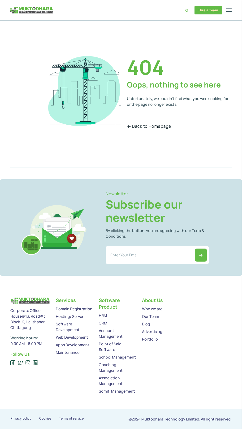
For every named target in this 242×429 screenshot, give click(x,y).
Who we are (152, 308)
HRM (103, 315)
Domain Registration (74, 308)
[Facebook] (12, 362)
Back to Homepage (151, 126)
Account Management (111, 333)
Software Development (68, 326)
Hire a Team (208, 10)
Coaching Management (111, 367)
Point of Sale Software (110, 346)
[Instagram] (28, 362)
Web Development (72, 337)
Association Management (111, 380)
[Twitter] (20, 362)
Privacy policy (20, 418)
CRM (103, 323)
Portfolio (150, 339)
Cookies (45, 418)
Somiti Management (117, 391)
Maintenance (67, 352)
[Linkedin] (35, 362)
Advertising (152, 331)
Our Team (150, 316)
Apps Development (72, 344)
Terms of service (71, 418)
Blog (146, 324)
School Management (117, 357)
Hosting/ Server (69, 316)
